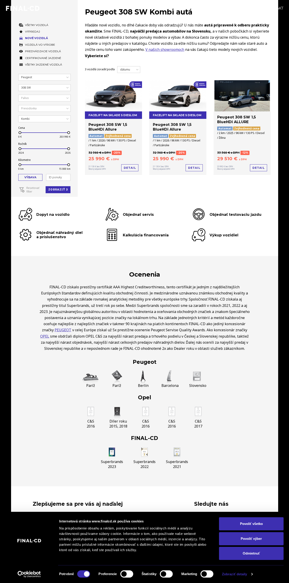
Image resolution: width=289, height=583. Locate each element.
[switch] (126, 574)
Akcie (192, 8)
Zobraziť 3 (58, 189)
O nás (229, 8)
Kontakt (275, 8)
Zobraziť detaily (234, 574)
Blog (210, 8)
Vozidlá (171, 8)
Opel (144, 397)
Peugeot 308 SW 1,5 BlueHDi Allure (108, 127)
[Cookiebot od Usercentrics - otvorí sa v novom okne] (29, 574)
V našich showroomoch (164, 49)
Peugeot (144, 362)
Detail (130, 167)
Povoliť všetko (251, 524)
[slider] (19, 132)
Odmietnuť (251, 553)
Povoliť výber (251, 539)
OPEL (44, 336)
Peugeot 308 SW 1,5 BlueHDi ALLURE (236, 119)
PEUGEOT (63, 329)
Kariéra (250, 8)
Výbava (30, 177)
